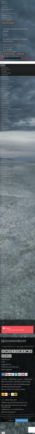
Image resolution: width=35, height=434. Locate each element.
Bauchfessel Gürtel (6, 100)
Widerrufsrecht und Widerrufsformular (15, 382)
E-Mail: (4, 402)
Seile (2, 124)
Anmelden (4, 6)
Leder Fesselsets (6, 107)
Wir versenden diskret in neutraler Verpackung (14, 406)
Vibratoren (4, 192)
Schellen (3, 195)
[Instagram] (10, 352)
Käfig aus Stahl (5, 92)
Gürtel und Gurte (6, 123)
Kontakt (4, 379)
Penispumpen (5, 181)
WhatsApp (4, 3)
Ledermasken (5, 138)
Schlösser (4, 130)
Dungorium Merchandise (8, 226)
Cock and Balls (5, 164)
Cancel (1, 432)
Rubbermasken (5, 143)
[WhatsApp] (3, 356)
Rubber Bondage (6, 116)
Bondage (4, 71)
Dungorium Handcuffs (7, 81)
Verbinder (4, 197)
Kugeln (3, 188)
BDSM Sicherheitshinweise (11, 387)
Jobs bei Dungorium (8, 412)
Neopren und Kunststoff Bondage (11, 109)
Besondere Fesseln (6, 86)
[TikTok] (30, 352)
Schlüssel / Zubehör (7, 131)
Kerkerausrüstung (6, 214)
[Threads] (16, 352)
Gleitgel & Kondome (7, 218)
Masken (3, 136)
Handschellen (5, 80)
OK (3, 433)
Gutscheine (4, 230)
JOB (2, 318)
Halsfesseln (4, 74)
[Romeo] (6, 356)
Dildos (3, 185)
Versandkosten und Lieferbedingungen (15, 384)
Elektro (3, 162)
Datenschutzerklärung (9, 367)
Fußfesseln (4, 85)
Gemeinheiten (5, 161)
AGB (3, 362)
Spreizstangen (5, 128)
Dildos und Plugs (6, 183)
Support (3, 1)
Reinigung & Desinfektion (8, 219)
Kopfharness (5, 149)
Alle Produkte (6, 69)
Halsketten (4, 76)
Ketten (3, 90)
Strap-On (4, 190)
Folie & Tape (4, 126)
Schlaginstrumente (6, 157)
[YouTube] (27, 352)
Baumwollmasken (6, 147)
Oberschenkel (5, 102)
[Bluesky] (6, 352)
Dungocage (4, 204)
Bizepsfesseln (5, 97)
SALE (2, 316)
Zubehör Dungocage (7, 206)
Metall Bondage (5, 73)
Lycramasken (5, 142)
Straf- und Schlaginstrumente (9, 155)
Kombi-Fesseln (5, 88)
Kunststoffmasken (6, 145)
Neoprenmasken (6, 140)
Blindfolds (4, 150)
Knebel (3, 152)
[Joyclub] (10, 356)
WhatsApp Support (16, 379)
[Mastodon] (20, 352)
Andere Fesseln (5, 121)
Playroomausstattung (7, 216)
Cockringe (4, 166)
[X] (3, 352)
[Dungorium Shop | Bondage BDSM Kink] (17, 58)
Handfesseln (5, 78)
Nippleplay (4, 159)
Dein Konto (4, 7)
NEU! (2, 314)
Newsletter (29, 379)
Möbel (3, 207)
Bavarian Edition (6, 228)
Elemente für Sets (6, 202)
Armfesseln (4, 119)
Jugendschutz (6, 364)
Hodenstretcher (6, 169)
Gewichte (4, 171)
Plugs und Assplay (6, 187)
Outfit (3, 211)
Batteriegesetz (6, 369)
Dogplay (3, 209)
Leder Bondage (5, 93)
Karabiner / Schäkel (7, 133)
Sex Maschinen (5, 224)
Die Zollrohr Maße (18, 389)
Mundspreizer (5, 154)
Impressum (5, 359)
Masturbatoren (5, 180)
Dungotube (4, 193)
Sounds (3, 178)
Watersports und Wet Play (9, 212)
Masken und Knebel (7, 135)
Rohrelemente (5, 199)
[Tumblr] (23, 352)
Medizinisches (5, 221)
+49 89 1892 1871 (10, 400)
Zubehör (3, 223)
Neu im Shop (6, 389)
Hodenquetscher (6, 173)
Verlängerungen (6, 174)
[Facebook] (13, 352)
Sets (2, 200)
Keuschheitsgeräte (6, 176)
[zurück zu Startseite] (3, 323)
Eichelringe (4, 168)
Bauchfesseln (5, 83)
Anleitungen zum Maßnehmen (12, 409)
